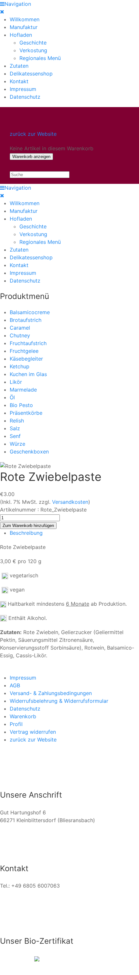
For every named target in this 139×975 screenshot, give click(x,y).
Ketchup (19, 366)
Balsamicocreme (30, 312)
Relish (17, 420)
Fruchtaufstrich (28, 343)
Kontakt (19, 81)
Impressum (23, 89)
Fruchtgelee (24, 351)
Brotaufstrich (25, 320)
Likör (16, 382)
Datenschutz (25, 97)
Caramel (20, 327)
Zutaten (19, 66)
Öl (12, 397)
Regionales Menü (40, 58)
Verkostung (33, 50)
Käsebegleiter (26, 358)
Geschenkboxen (29, 451)
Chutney (20, 335)
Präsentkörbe (26, 413)
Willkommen (24, 19)
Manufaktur (23, 27)
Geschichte (33, 42)
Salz (15, 428)
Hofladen (21, 35)
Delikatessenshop (31, 73)
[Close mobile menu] (2, 11)
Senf (15, 436)
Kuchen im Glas (28, 374)
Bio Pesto (21, 405)
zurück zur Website (33, 134)
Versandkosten (70, 502)
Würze (17, 444)
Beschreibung (26, 533)
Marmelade (23, 389)
